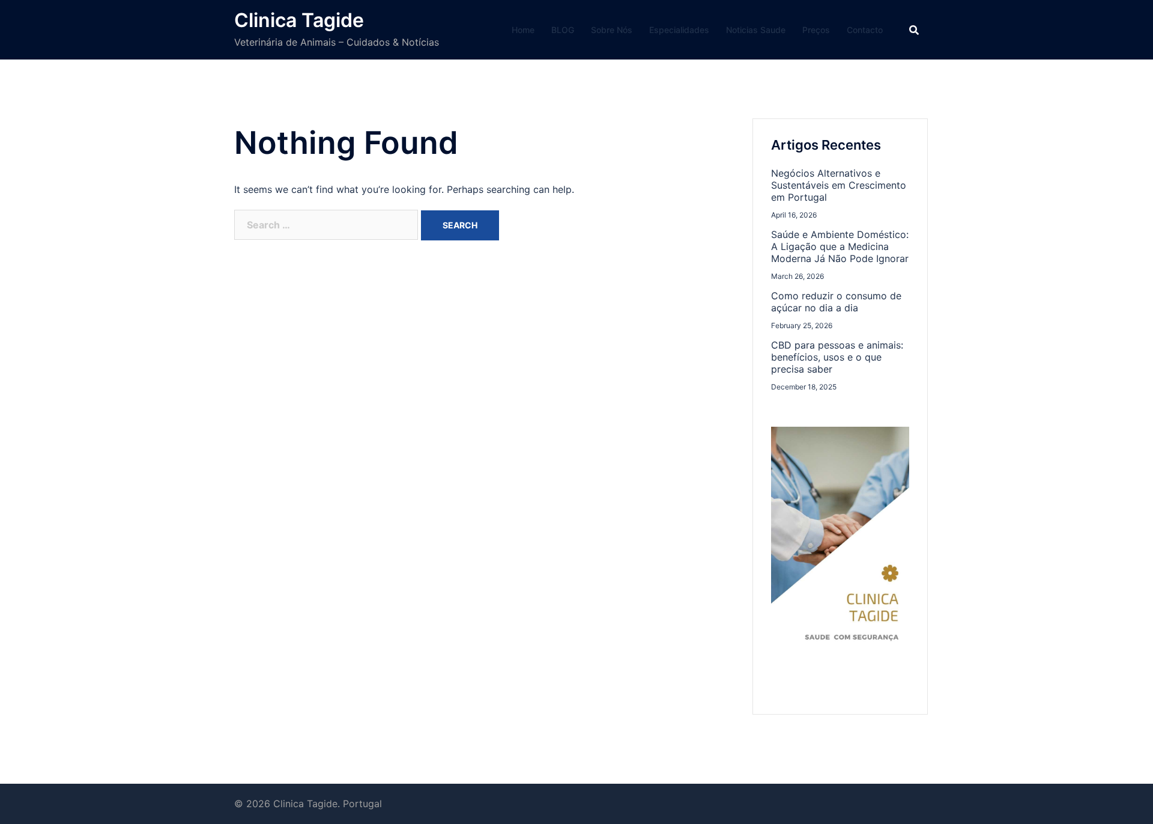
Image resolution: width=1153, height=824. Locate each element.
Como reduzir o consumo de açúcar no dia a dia (836, 302)
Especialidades (679, 30)
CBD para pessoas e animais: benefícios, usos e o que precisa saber (837, 357)
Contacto (865, 30)
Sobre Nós (611, 30)
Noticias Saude (755, 30)
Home (523, 30)
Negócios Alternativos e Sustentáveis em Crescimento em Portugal (838, 185)
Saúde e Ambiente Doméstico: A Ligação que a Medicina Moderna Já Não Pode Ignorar (840, 246)
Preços (816, 30)
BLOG (562, 30)
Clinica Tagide (299, 20)
